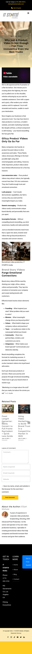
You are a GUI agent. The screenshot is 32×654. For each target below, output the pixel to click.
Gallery (10, 409)
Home (16, 565)
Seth (9, 393)
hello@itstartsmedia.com (16, 4)
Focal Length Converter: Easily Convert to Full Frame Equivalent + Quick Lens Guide (5, 409)
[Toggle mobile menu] (28, 13)
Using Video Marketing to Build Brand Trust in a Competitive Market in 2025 (22, 409)
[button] (3, 422)
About (16, 569)
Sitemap (19, 633)
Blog (15, 574)
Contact (16, 579)
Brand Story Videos (13, 269)
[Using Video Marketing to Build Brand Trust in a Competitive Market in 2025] (24, 409)
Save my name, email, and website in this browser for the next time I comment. (16, 489)
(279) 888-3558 (20, 2)
